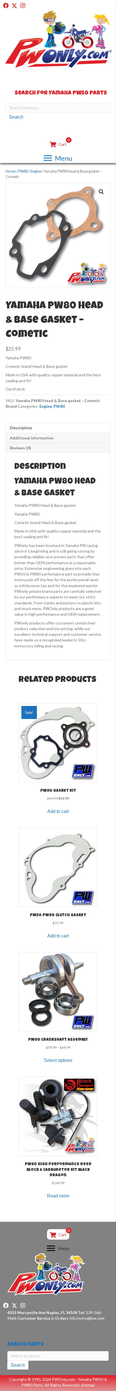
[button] (6, 5)
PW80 (23, 171)
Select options (58, 1060)
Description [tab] (21, 427)
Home (10, 171)
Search (16, 117)
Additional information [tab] (31, 437)
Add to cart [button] (58, 811)
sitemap (88, 1385)
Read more (58, 1195)
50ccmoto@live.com (86, 1318)
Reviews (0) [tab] (20, 447)
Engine (35, 171)
